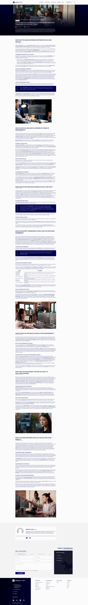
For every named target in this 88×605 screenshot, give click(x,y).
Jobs (68, 586)
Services (58, 2)
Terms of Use (19, 602)
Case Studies (53, 2)
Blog (63, 2)
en (75, 2)
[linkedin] (27, 538)
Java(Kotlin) (48, 583)
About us (68, 582)
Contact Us (69, 2)
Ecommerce (37, 586)
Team (68, 583)
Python (47, 585)
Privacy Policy (35, 570)
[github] (30, 538)
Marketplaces (37, 589)
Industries (41, 2)
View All (57, 582)
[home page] (17, 2)
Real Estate (37, 583)
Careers (68, 585)
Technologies (47, 2)
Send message (20, 573)
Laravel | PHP (48, 582)
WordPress (47, 588)
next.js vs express (25, 356)
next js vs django (25, 149)
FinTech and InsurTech (39, 582)
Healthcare (37, 585)
